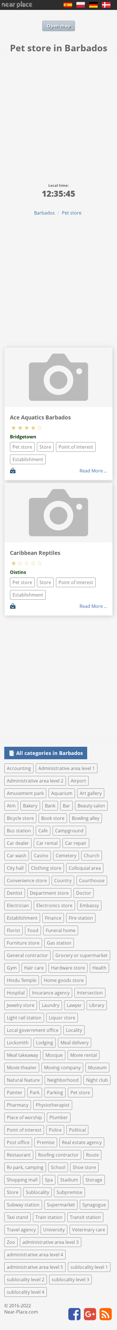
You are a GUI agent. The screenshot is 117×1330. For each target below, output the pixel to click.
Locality (74, 1030)
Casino (41, 855)
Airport (78, 781)
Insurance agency (51, 993)
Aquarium (61, 793)
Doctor (83, 893)
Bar (66, 806)
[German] (93, 6)
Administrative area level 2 (35, 781)
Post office (18, 1142)
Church (91, 855)
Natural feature (23, 1080)
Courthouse (92, 880)
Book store (52, 818)
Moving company (62, 1067)
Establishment (27, 459)
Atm (11, 806)
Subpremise (69, 1192)
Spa (49, 1180)
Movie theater (22, 1067)
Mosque (54, 1055)
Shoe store (84, 1167)
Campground (69, 831)
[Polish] (80, 6)
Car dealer (18, 843)
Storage (93, 1180)
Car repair (76, 843)
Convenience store (27, 880)
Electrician (18, 905)
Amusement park (25, 793)
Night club (97, 1080)
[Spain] (68, 6)
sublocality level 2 (25, 1279)
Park (34, 1092)
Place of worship (24, 1117)
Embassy (89, 905)
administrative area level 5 (35, 1267)
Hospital (16, 993)
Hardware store (68, 968)
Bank (50, 806)
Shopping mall (22, 1180)
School (58, 1167)
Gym (12, 968)
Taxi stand (17, 1217)
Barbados (44, 213)
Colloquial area (85, 868)
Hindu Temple (21, 980)
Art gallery (91, 793)
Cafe (43, 831)
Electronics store (54, 905)
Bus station (19, 831)
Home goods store (64, 980)
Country (63, 880)
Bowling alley (85, 818)
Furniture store (23, 943)
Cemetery (66, 855)
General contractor (27, 955)
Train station (48, 1217)
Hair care (34, 968)
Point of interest (75, 447)
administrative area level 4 (35, 1254)
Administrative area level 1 (66, 768)
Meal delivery (74, 1043)
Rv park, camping (25, 1167)
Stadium (69, 1180)
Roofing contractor (58, 1155)
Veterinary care (88, 1230)
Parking (55, 1092)
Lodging (44, 1043)
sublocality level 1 (89, 1267)
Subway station (23, 1205)
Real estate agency (82, 1142)
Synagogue (94, 1205)
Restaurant (19, 1155)
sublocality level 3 (70, 1279)
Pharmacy (17, 1105)
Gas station (59, 943)
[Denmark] (106, 6)
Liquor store (62, 1018)
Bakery (30, 806)
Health (99, 968)
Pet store (72, 213)
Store (45, 447)
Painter (14, 1092)
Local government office (32, 1030)
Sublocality (37, 1192)
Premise (46, 1142)
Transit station (85, 1217)
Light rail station (24, 1018)
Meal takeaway (22, 1055)
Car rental (47, 843)
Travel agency (21, 1230)
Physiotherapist (53, 1105)
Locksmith (18, 1043)
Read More (91, 471)
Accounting (19, 768)
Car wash (16, 855)
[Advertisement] (58, 115)
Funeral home (61, 930)
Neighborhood (63, 1080)
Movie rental (83, 1055)
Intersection (90, 993)
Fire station (81, 918)
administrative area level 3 (50, 1242)
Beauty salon (91, 806)
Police (55, 1130)
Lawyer (74, 1005)
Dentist (14, 893)
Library (96, 1005)
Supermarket (61, 1205)
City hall (15, 868)
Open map (58, 26)
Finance (53, 918)
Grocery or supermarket (81, 955)
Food (33, 930)
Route (92, 1155)
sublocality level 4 (25, 1292)
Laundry (50, 1005)
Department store (49, 893)
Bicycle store (20, 818)
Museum (97, 1067)
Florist (13, 930)
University (54, 1230)
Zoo (11, 1242)
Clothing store (46, 868)
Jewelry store (20, 1005)
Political (77, 1130)
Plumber (58, 1117)
